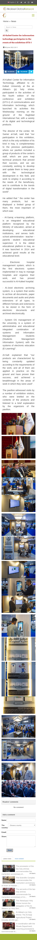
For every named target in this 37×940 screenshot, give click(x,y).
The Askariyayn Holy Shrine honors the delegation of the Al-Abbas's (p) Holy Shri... (17, 904)
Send (10, 850)
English (11, 2)
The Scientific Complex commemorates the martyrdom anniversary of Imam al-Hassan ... (18, 881)
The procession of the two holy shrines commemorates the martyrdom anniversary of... (18, 870)
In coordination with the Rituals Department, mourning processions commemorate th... (18, 927)
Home (6, 21)
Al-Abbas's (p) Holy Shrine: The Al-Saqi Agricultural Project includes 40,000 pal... (17, 916)
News (13, 21)
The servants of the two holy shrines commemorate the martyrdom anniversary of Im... (18, 893)
